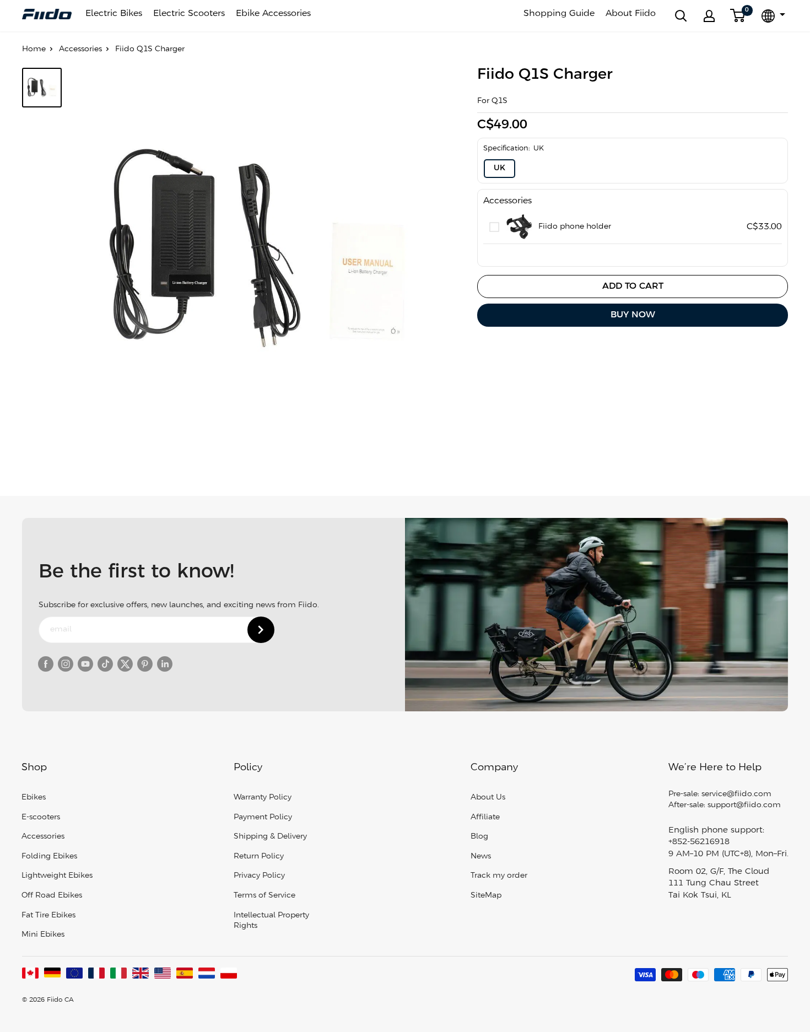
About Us (488, 797)
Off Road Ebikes (51, 895)
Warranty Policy (262, 797)
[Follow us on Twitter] (125, 664)
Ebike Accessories (273, 13)
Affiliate (485, 817)
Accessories (80, 49)
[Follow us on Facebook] (45, 664)
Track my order (499, 875)
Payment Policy (263, 817)
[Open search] (681, 16)
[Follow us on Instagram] (65, 664)
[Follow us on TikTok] (105, 664)
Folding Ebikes (49, 856)
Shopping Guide (559, 13)
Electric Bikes (113, 13)
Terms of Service (264, 895)
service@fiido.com (736, 794)
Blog (479, 836)
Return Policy (259, 856)
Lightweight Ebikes (57, 875)
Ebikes (33, 797)
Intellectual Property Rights (271, 921)
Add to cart (632, 286)
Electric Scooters (189, 13)
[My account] (709, 16)
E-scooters (40, 817)
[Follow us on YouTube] (85, 664)
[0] (738, 16)
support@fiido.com (744, 805)
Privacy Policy (259, 875)
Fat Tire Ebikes (48, 915)
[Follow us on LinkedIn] (164, 664)
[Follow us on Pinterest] (145, 664)
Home (34, 49)
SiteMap (486, 895)
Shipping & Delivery (270, 836)
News (481, 856)
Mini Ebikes (42, 934)
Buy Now (633, 315)
